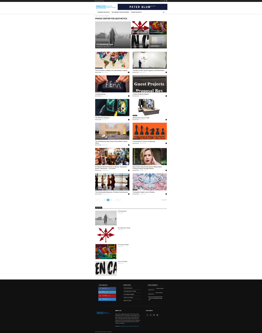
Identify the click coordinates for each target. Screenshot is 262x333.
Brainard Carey (98, 72)
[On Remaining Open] (113, 34)
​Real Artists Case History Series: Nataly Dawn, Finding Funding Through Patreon (147, 167)
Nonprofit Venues (136, 91)
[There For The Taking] (140, 41)
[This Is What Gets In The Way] (140, 28)
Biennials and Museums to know (101, 139)
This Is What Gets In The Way (124, 227)
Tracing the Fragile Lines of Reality (144, 192)
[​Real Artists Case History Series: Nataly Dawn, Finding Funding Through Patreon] (150, 156)
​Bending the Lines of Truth (141, 118)
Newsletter (135, 115)
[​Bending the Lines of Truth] (150, 107)
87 (104, 200)
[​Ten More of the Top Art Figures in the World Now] (150, 60)
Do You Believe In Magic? (123, 244)
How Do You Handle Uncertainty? (155, 296)
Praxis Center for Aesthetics (102, 42)
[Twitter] (165, 1)
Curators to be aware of (137, 68)
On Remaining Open (122, 211)
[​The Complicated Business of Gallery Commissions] (112, 181)
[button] (163, 12)
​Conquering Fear (100, 94)
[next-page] (120, 200)
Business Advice (98, 189)
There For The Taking (122, 261)
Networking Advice (99, 68)
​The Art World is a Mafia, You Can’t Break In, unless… (111, 70)
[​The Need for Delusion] (112, 107)
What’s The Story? (127, 300)
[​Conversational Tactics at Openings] (150, 131)
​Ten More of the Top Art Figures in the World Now (148, 70)
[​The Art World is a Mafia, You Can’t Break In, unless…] (112, 60)
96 (117, 200)
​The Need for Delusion (102, 118)
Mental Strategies (99, 91)
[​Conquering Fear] (112, 83)
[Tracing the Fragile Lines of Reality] (150, 181)
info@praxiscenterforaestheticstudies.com (129, 326)
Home (96, 15)
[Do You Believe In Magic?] (158, 28)
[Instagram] (163, 1)
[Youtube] (166, 1)
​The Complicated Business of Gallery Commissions (111, 192)
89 (111, 200)
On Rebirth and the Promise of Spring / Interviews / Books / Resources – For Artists (111, 167)
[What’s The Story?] (158, 41)
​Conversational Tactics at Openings (144, 141)
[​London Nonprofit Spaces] (150, 83)
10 (128, 72)
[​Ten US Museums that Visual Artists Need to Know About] (112, 131)
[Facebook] (161, 1)
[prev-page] (96, 200)
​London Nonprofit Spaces (141, 94)
